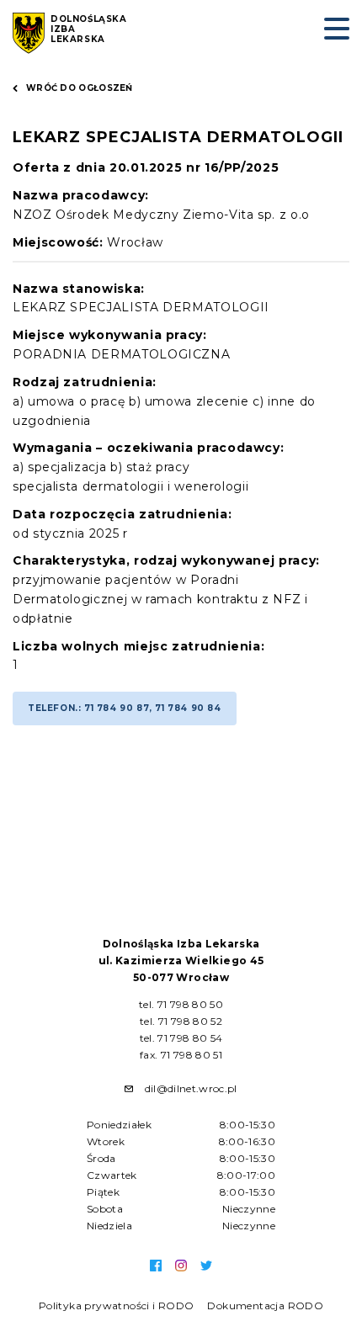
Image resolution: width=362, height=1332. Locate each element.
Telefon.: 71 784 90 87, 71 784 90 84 (124, 708)
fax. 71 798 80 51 (181, 1054)
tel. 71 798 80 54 (181, 1038)
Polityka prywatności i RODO (116, 1305)
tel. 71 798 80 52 (181, 1021)
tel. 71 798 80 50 (181, 1004)
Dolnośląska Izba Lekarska (89, 29)
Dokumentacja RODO (265, 1305)
